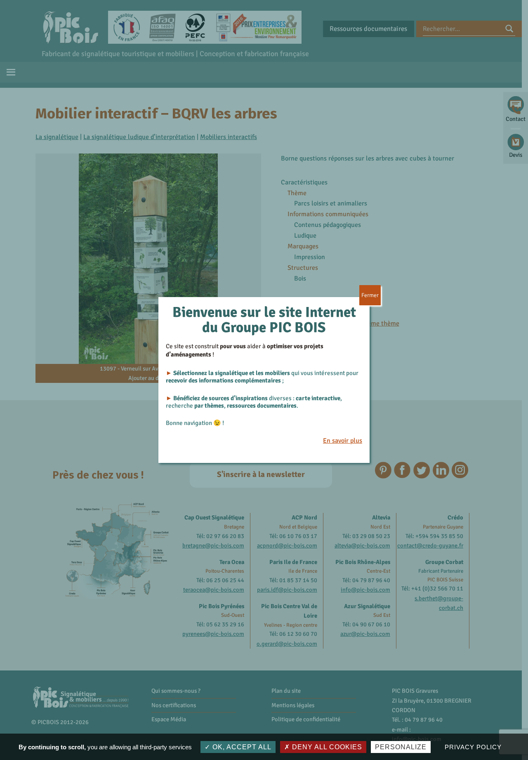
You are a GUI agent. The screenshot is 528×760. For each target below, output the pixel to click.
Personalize (401, 747)
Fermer (370, 295)
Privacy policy (473, 747)
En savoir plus (342, 441)
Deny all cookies (326, 747)
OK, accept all (240, 747)
